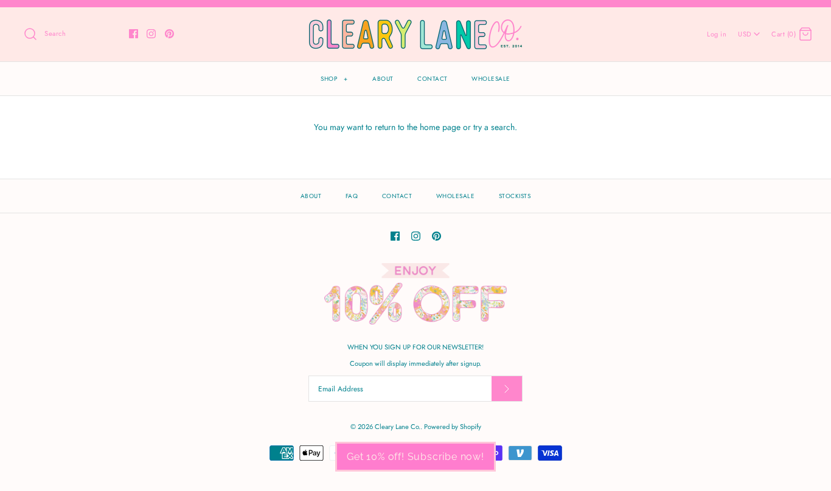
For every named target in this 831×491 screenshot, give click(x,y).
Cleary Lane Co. (397, 426)
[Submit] (507, 388)
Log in (716, 34)
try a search (494, 127)
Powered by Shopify (452, 426)
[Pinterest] (169, 33)
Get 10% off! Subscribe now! (415, 456)
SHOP (334, 78)
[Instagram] (151, 33)
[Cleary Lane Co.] (415, 26)
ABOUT (383, 78)
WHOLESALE (490, 78)
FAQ (352, 196)
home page (440, 127)
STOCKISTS (515, 196)
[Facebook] (133, 33)
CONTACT (432, 78)
